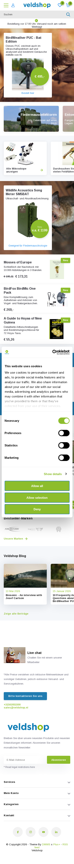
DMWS (46, 844)
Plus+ (56, 844)
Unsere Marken (14, 538)
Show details (53, 473)
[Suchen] (68, 15)
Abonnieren (58, 759)
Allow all (37, 486)
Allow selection (37, 497)
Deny (37, 509)
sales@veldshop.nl (16, 707)
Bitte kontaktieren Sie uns (25, 696)
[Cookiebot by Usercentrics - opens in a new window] (52, 352)
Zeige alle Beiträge (16, 613)
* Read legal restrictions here (19, 767)
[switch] (63, 433)
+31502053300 (12, 704)
